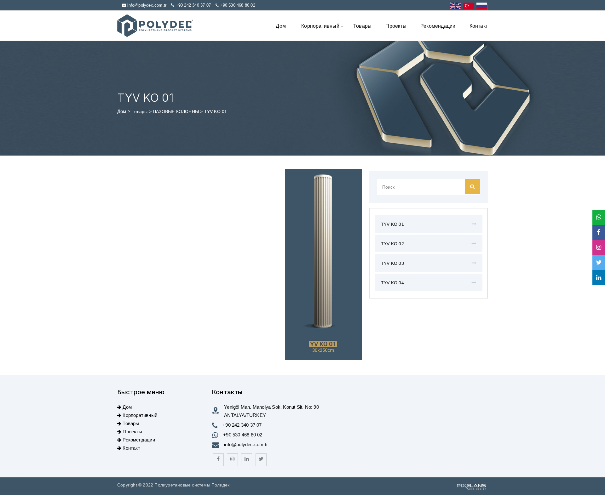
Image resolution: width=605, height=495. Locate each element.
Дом (281, 25)
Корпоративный (320, 25)
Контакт (479, 25)
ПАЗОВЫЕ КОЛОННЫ (176, 111)
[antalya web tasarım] (470, 486)
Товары (362, 25)
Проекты (395, 25)
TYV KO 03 (392, 263)
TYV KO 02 (392, 243)
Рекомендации (437, 25)
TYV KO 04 (392, 282)
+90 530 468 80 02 (237, 5)
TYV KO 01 (392, 224)
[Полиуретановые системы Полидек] (155, 25)
